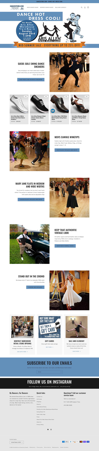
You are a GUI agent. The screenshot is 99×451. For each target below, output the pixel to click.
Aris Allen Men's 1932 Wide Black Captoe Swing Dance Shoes (59, 117)
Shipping (39, 401)
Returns (39, 404)
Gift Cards (39, 399)
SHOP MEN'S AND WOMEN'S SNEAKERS (30, 79)
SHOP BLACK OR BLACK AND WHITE (67, 150)
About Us (39, 422)
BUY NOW (49, 347)
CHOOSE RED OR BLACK (35, 287)
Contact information (64, 447)
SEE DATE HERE (21, 351)
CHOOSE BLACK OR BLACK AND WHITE (31, 199)
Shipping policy (55, 447)
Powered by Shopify (24, 447)
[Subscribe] (60, 372)
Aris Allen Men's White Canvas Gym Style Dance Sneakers (18, 117)
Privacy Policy (40, 424)
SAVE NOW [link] (76, 351)
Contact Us (39, 396)
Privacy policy (40, 447)
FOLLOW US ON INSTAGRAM (49, 382)
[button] (81, 7)
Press (38, 417)
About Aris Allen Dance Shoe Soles (45, 419)
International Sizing (41, 406)
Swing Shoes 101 (41, 411)
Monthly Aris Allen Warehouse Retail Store (47, 409)
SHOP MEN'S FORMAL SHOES (65, 246)
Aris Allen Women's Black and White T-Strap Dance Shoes (79, 117)
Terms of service (47, 447)
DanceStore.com (16, 447)
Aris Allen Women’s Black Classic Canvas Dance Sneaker (38, 117)
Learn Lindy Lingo (41, 414)
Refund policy (32, 447)
